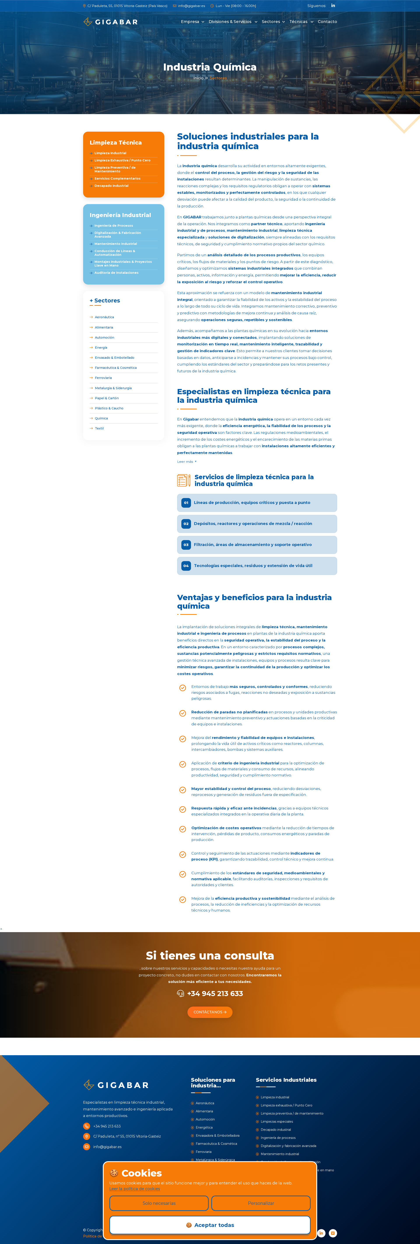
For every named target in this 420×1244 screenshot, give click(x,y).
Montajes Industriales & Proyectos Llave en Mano (123, 263)
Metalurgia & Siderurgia (113, 388)
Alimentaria (104, 327)
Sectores (271, 21)
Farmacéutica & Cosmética (116, 368)
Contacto (327, 21)
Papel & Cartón (107, 398)
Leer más (185, 461)
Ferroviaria (103, 378)
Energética (204, 1127)
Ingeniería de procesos (278, 1138)
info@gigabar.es (191, 6)
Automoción (104, 337)
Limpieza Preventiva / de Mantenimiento (115, 169)
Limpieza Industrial (110, 153)
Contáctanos (208, 1012)
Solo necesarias (159, 1203)
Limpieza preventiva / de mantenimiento (292, 1113)
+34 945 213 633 (215, 993)
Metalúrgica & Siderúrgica (215, 1160)
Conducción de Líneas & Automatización (114, 253)
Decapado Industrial (111, 186)
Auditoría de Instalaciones (116, 273)
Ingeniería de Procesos (113, 226)
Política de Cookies (100, 1236)
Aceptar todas (210, 1225)
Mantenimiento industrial (279, 1154)
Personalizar (261, 1203)
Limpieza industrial (274, 1097)
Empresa (190, 21)
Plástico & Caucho (109, 408)
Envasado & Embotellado (114, 358)
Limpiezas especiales (276, 1122)
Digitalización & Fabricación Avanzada (117, 235)
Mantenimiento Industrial (115, 244)
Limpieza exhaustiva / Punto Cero (286, 1105)
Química (101, 418)
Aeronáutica (104, 317)
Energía (101, 348)
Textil (99, 428)
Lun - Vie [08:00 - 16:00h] (235, 6)
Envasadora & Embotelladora (217, 1136)
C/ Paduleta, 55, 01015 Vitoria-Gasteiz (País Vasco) (127, 6)
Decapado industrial (275, 1130)
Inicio (198, 78)
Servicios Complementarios (117, 178)
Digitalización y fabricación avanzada (288, 1146)
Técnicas (298, 21)
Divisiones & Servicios (230, 21)
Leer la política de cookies (134, 1188)
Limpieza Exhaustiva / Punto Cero (122, 160)
